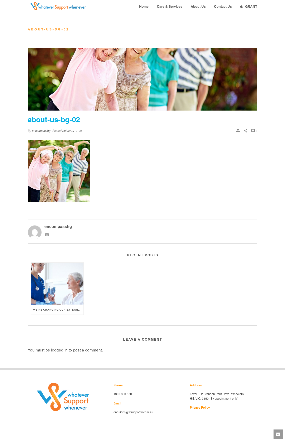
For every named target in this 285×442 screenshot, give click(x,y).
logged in (59, 350)
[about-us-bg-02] (142, 79)
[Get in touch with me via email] (47, 234)
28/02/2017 (69, 130)
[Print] (238, 130)
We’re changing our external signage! (58, 309)
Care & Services (169, 6)
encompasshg (41, 130)
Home (144, 6)
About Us (198, 6)
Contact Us (223, 6)
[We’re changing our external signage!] (57, 284)
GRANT (251, 6)
